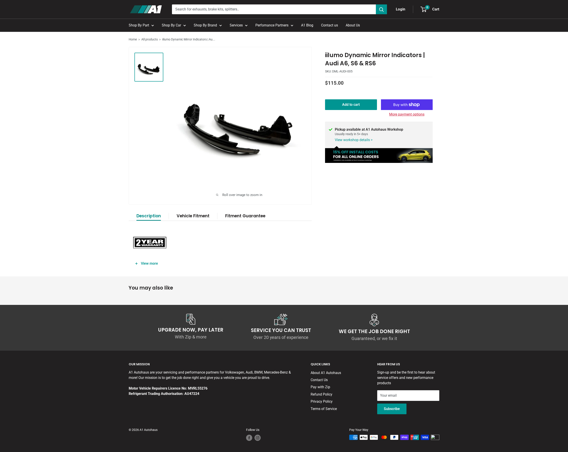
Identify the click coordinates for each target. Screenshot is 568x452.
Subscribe (392, 409)
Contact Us (319, 380)
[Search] (381, 9)
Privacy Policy (322, 401)
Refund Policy (321, 394)
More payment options (406, 114)
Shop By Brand (205, 25)
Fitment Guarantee (245, 216)
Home (133, 39)
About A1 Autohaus (326, 373)
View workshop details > (354, 140)
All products (149, 39)
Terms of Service (324, 409)
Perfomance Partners (271, 25)
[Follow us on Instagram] (257, 438)
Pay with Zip (320, 387)
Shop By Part (139, 25)
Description (148, 216)
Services (236, 25)
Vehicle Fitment (193, 216)
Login (400, 9)
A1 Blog (307, 25)
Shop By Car (171, 25)
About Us (353, 25)
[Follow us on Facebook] (249, 438)
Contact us (329, 25)
